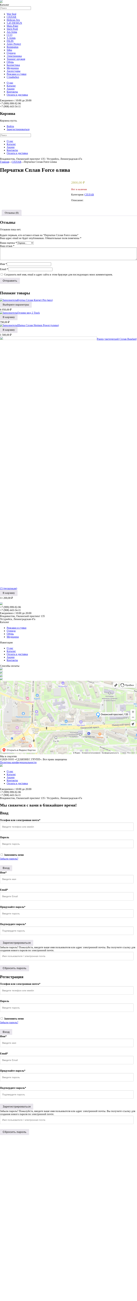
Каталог (11, 85)
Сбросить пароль (14, 968)
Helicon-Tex (13, 20)
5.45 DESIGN (14, 23)
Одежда (11, 53)
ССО (9, 35)
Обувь (10, 62)
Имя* (3, 872)
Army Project (14, 44)
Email (4, 269)
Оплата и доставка (17, 94)
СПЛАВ (11, 17)
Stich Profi (12, 29)
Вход (6, 868)
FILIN (10, 41)
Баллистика (13, 65)
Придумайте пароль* (12, 907)
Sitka (9, 50)
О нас (10, 82)
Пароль (4, 837)
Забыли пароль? (9, 858)
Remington (12, 47)
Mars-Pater (12, 26)
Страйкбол (13, 77)
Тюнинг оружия (16, 59)
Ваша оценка (8, 242)
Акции (11, 88)
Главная (4, 161)
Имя (3, 264)
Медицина (13, 68)
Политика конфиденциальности (18, 762)
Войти (10, 126)
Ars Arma (12, 32)
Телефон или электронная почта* (20, 820)
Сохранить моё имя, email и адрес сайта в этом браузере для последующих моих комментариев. (58, 274)
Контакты (12, 91)
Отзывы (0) (12, 212)
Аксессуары (13, 71)
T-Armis (11, 38)
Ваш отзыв (7, 246)
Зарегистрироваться (18, 129)
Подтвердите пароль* (13, 924)
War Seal (11, 14)
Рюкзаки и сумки (16, 74)
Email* (4, 889)
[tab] (11, 213)
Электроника (14, 56)
